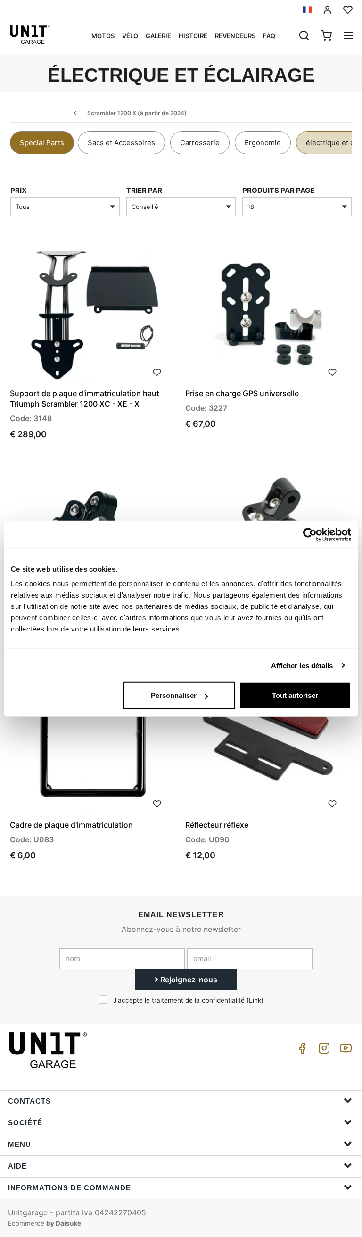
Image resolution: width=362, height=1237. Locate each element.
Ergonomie (263, 142)
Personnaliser (174, 695)
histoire (193, 36)
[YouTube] (344, 1050)
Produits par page (278, 190)
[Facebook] (300, 1050)
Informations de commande (69, 1188)
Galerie (158, 36)
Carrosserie (200, 142)
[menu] (348, 36)
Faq (269, 36)
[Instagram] (322, 1050)
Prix (18, 190)
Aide (17, 1166)
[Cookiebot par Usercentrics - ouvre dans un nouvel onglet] (310, 534)
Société (25, 1123)
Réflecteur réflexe (216, 825)
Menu (19, 1144)
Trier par (144, 190)
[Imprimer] (157, 371)
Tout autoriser (295, 695)
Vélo (130, 36)
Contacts (29, 1101)
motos (103, 36)
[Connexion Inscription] (327, 10)
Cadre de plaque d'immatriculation (71, 825)
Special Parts (42, 142)
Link (255, 1000)
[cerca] (304, 36)
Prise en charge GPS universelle (242, 393)
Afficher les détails (302, 665)
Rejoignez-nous (187, 979)
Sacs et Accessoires (121, 142)
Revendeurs (235, 36)
